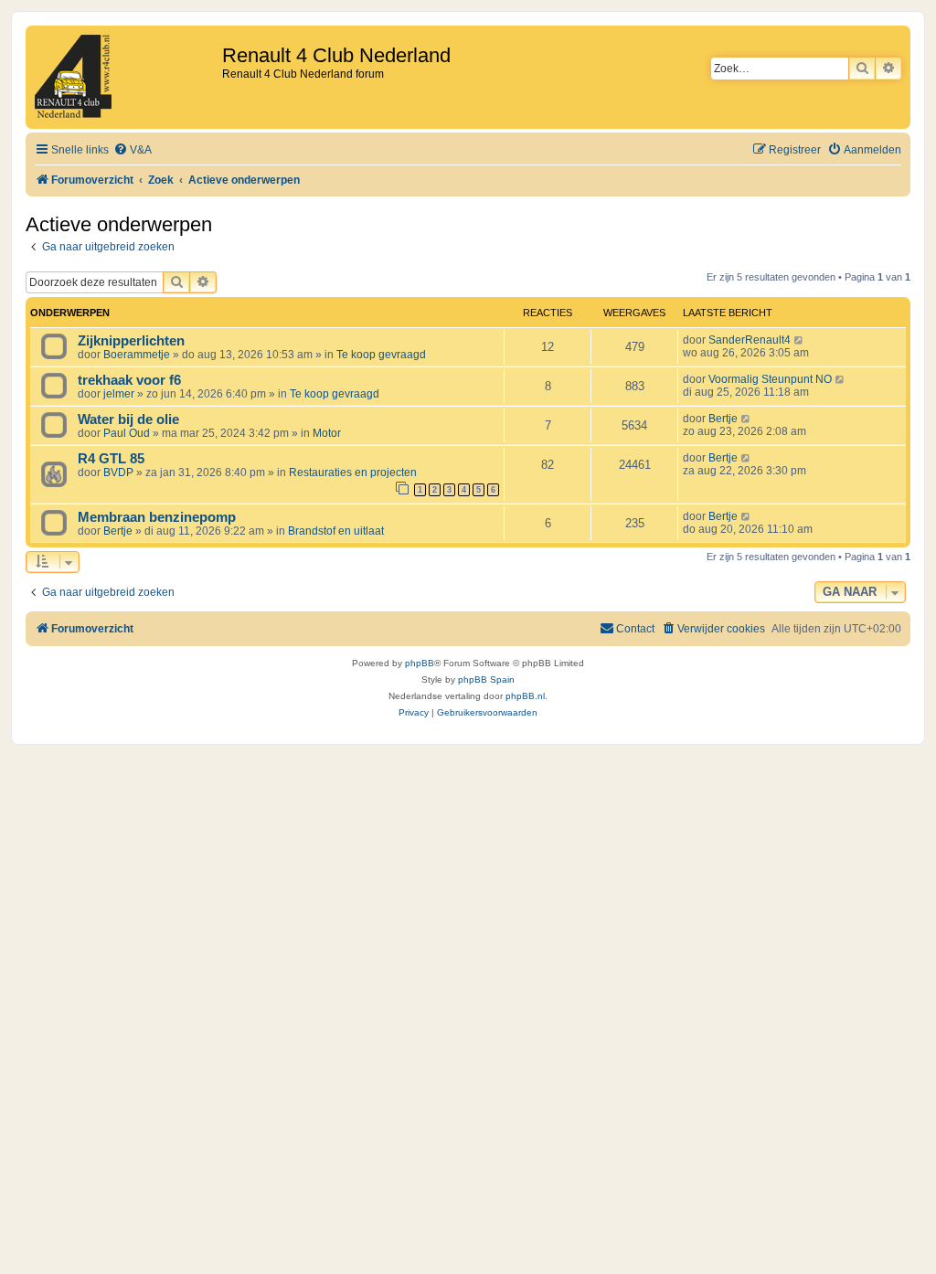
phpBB (419, 663)
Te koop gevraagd (381, 354)
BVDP (118, 472)
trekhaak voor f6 (129, 380)
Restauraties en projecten (353, 472)
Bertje (723, 418)
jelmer (118, 394)
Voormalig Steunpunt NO (770, 379)
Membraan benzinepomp (157, 517)
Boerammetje (136, 354)
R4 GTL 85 (111, 458)
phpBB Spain (486, 679)
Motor (327, 433)
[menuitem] (132, 150)
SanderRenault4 (749, 340)
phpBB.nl (525, 696)
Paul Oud (126, 433)
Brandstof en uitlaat (336, 531)
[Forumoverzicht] (126, 77)
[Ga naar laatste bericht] (799, 340)
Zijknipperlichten (131, 341)
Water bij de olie (128, 419)
